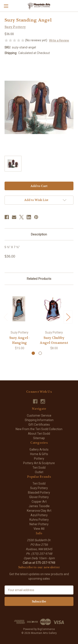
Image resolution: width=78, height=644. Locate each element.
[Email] (14, 217)
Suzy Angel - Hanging (19, 340)
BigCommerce (46, 629)
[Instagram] (43, 401)
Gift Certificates (39, 424)
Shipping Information (39, 420)
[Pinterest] (36, 217)
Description (39, 234)
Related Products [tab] (39, 279)
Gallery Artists (39, 449)
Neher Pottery (39, 524)
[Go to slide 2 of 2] (40, 353)
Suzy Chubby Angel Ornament (54, 340)
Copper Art (39, 501)
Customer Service (39, 415)
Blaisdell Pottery (39, 492)
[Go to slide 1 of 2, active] (33, 353)
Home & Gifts (39, 454)
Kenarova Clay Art (39, 510)
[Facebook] (7, 217)
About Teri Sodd (39, 433)
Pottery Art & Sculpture (39, 463)
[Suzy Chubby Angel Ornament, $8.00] (54, 308)
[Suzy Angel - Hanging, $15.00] (19, 308)
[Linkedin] (29, 217)
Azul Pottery (39, 515)
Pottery (39, 458)
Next (68, 317)
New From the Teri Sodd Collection (39, 429)
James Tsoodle (39, 506)
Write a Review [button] (59, 40)
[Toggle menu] (6, 6)
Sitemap (39, 438)
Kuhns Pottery (39, 519)
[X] (21, 217)
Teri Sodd (39, 467)
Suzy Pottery (39, 488)
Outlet (39, 472)
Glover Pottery (39, 497)
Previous (5, 317)
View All (39, 528)
